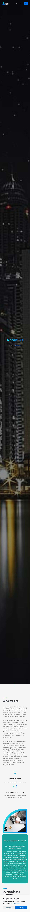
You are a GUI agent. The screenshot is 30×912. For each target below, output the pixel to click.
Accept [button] (21, 907)
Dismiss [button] (8, 907)
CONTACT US (26, 3)
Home (11, 346)
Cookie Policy (16, 903)
